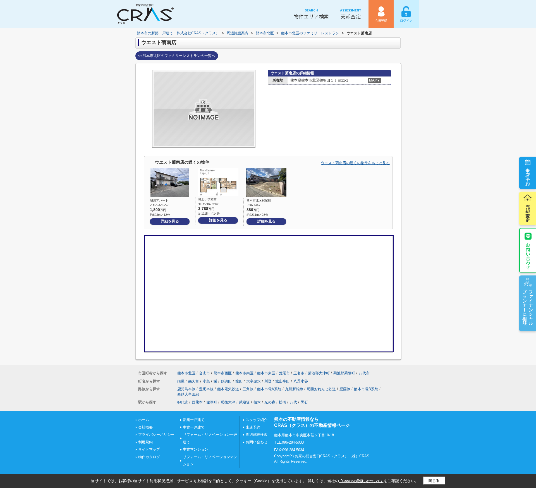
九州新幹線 (294, 389)
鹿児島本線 (186, 389)
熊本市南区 (244, 373)
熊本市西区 (223, 373)
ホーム (143, 420)
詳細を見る (170, 221)
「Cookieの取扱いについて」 (361, 481)
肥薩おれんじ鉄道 (321, 389)
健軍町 (211, 402)
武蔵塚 (244, 402)
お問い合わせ (528, 256)
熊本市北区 (186, 373)
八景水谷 (300, 381)
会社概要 (145, 427)
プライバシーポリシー (156, 434)
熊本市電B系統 (366, 389)
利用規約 (145, 442)
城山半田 (282, 381)
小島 (206, 381)
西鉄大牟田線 (188, 394)
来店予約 (527, 177)
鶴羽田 (226, 381)
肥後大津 (228, 402)
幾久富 (193, 381)
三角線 (248, 389)
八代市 (364, 373)
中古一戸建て (194, 427)
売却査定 (350, 14)
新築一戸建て (194, 420)
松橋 (282, 402)
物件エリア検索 (311, 14)
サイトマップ (149, 449)
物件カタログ (149, 457)
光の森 (269, 402)
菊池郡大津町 (319, 373)
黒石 (304, 402)
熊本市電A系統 (269, 389)
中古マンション (195, 449)
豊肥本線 (206, 389)
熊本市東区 (266, 373)
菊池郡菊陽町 (344, 373)
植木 (257, 402)
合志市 (204, 373)
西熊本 (197, 402)
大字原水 (253, 381)
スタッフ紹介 (256, 420)
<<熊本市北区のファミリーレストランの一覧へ (176, 56)
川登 (268, 381)
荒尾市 (284, 373)
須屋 (181, 381)
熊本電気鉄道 (228, 389)
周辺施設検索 (256, 434)
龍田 (239, 381)
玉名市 (298, 373)
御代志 (182, 402)
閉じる (434, 481)
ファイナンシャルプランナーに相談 (527, 307)
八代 (293, 402)
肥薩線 (344, 389)
